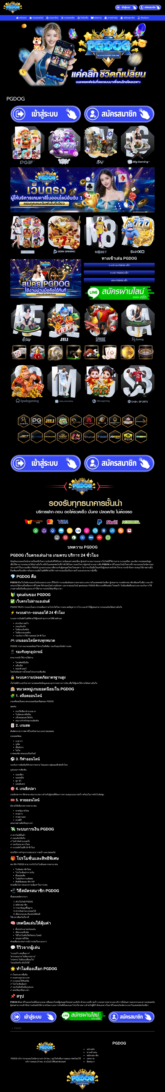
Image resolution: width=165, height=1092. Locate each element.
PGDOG (17, 1028)
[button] (82, 1028)
